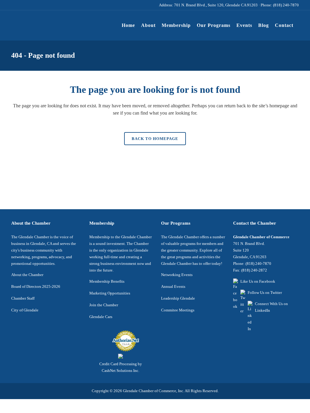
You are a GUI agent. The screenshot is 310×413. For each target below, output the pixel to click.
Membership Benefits (106, 281)
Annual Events (173, 286)
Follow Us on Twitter (265, 292)
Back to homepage (155, 138)
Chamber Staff (23, 298)
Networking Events (177, 274)
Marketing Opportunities (109, 293)
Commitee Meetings (177, 310)
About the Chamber (27, 274)
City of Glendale (24, 310)
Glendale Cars (100, 316)
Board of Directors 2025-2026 (35, 286)
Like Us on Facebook (257, 281)
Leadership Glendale (178, 298)
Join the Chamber (103, 305)
